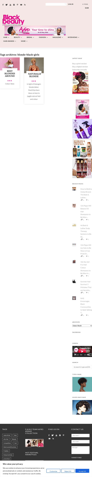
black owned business (9, 447)
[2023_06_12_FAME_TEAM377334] (28, 443)
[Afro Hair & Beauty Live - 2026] (82, 118)
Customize (53, 471)
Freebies (6, 451)
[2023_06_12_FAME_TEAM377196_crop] (34, 443)
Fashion (42, 37)
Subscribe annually (79, 70)
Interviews (72, 37)
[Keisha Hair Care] (82, 177)
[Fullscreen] (90, 355)
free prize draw (7, 455)
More (23, 41)
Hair (5, 37)
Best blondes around (9, 73)
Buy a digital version (80, 67)
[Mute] (88, 355)
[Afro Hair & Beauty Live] (35, 35)
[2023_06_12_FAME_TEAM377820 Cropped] (40, 443)
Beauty (17, 37)
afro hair (6, 439)
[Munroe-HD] (82, 414)
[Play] (75, 355)
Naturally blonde (34, 75)
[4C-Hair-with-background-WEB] (82, 391)
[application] (82, 351)
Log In (70, 4)
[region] (46, 469)
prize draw (6, 459)
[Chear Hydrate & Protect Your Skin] (82, 158)
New (15, 435)
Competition (7, 443)
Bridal (29, 37)
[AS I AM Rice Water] (82, 138)
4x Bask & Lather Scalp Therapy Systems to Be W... (85, 231)
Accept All (82, 471)
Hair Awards (8, 41)
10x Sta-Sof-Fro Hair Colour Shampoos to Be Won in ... (85, 267)
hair (15, 443)
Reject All (68, 471)
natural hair (6, 435)
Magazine (57, 37)
